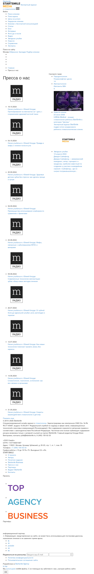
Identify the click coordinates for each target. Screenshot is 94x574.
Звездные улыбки (15, 38)
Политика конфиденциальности (20, 557)
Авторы (11, 457)
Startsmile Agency (22, 563)
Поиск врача (13, 16)
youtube (11, 545)
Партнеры (12, 467)
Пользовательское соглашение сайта (23, 560)
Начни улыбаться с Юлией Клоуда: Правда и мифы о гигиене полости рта (26, 144)
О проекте (12, 455)
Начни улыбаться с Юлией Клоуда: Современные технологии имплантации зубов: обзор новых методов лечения (24, 278)
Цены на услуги (14, 19)
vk (9, 543)
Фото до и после (14, 33)
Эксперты (12, 45)
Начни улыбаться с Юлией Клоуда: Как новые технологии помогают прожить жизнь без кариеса (26, 346)
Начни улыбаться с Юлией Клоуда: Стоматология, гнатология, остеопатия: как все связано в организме (25, 380)
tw (9, 550)
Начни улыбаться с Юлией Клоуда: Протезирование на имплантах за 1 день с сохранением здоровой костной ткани (25, 111)
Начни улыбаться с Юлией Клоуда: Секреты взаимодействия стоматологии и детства (25, 413)
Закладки (22, 52)
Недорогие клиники (15, 21)
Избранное (13, 52)
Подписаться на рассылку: (14, 554)
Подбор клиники (32, 52)
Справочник (12, 43)
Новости (11, 41)
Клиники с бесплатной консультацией (23, 23)
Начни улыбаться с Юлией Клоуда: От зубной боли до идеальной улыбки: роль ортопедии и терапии (26, 312)
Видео (10, 36)
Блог (10, 28)
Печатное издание (15, 460)
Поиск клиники (13, 14)
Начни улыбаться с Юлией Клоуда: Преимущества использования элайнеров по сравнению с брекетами (26, 211)
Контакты (11, 472)
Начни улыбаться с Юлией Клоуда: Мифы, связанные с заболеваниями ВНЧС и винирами (25, 244)
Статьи (10, 26)
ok (9, 548)
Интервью (12, 31)
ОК (6, 572)
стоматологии (40, 423)
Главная (11, 68)
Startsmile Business (15, 462)
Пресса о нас (13, 464)
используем (11, 568)
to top (5, 566)
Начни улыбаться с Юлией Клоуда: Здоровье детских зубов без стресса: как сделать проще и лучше (26, 177)
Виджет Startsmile (15, 469)
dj (8, 540)
